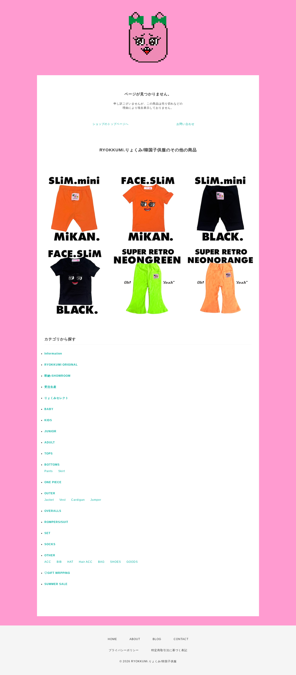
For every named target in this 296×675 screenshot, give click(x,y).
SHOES (115, 561)
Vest (62, 499)
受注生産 (50, 387)
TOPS (48, 453)
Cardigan (78, 499)
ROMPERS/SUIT (56, 522)
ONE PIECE (53, 482)
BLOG (157, 639)
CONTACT (181, 639)
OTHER (49, 555)
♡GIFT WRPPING (57, 573)
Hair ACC (85, 561)
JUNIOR (50, 431)
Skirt (61, 471)
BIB (59, 561)
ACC (47, 561)
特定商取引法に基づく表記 (169, 650)
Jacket (49, 499)
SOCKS (50, 544)
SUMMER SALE (56, 584)
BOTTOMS (52, 464)
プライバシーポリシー (124, 650)
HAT (70, 561)
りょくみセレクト (56, 398)
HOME (112, 639)
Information (53, 353)
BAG (101, 561)
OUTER (49, 493)
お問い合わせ (185, 124)
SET (47, 533)
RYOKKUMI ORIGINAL (61, 364)
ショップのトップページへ (110, 124)
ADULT (49, 442)
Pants (48, 471)
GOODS (132, 561)
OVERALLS (52, 511)
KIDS (48, 420)
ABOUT (135, 639)
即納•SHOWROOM (57, 375)
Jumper (95, 499)
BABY (48, 409)
